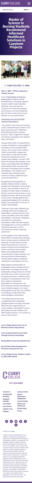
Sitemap (6, 411)
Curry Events (7, 406)
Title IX (19, 411)
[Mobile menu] (26, 3)
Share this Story (14, 85)
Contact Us (6, 392)
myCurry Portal (22, 392)
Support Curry (7, 409)
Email (27, 85)
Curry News (7, 404)
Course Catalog (22, 401)
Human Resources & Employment (21, 396)
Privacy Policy (22, 408)
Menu (26, 10)
